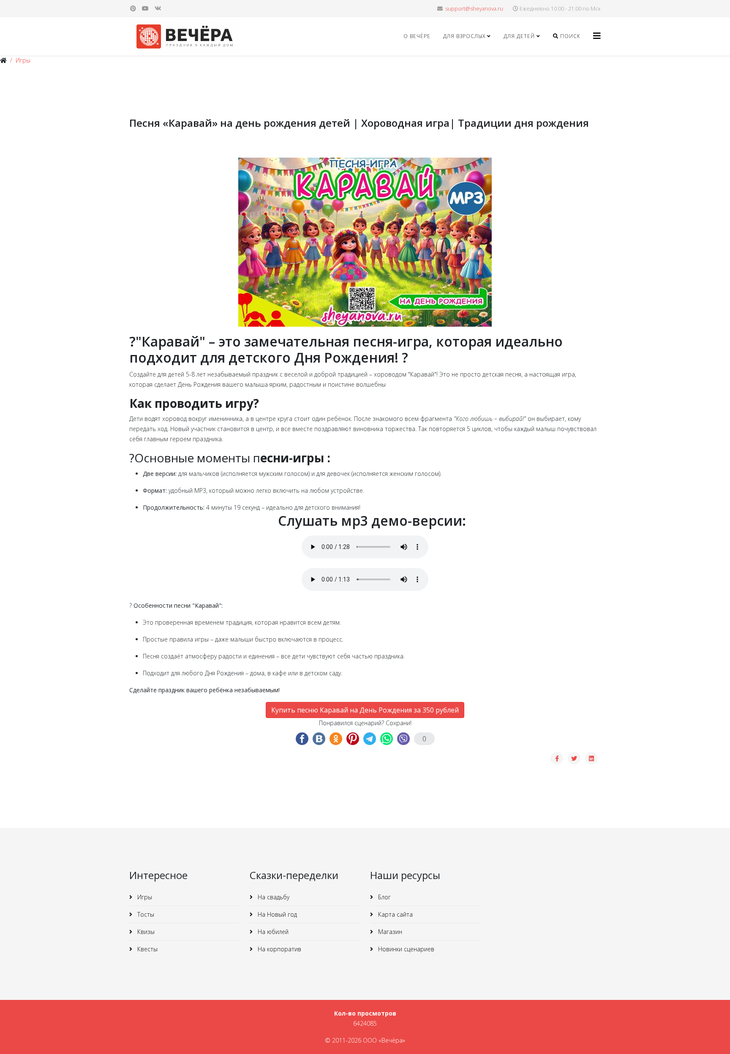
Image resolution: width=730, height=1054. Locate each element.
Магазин (389, 932)
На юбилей (272, 932)
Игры (23, 60)
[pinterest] (133, 8)
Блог (383, 897)
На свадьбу (272, 897)
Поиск (569, 36)
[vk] (158, 8)
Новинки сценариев (405, 949)
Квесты (147, 949)
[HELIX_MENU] (597, 35)
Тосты (145, 914)
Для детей (519, 36)
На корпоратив (278, 949)
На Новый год (276, 914)
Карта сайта (394, 914)
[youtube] (145, 8)
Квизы (145, 932)
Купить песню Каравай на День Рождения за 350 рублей (365, 710)
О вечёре (416, 36)
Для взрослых (464, 36)
